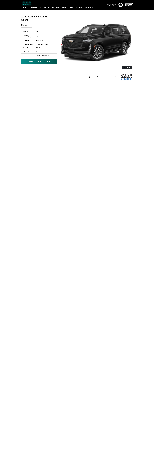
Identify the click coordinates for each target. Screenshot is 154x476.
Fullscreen (126, 67)
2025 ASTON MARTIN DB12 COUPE (34, 301)
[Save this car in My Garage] (53, 104)
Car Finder (48, 471)
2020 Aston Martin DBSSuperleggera (30, 219)
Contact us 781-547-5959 (39, 61)
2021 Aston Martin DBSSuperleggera (67, 139)
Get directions (124, 411)
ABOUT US (79, 8)
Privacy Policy (56, 471)
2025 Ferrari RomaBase (28, 180)
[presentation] (61, 45)
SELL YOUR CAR (44, 8)
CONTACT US (89, 8)
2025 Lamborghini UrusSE (67, 341)
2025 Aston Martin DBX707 (104, 99)
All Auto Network (127, 471)
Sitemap (63, 471)
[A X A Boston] (26, 3)
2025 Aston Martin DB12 (67, 220)
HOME (24, 8)
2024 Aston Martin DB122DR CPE (67, 180)
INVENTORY (33, 8)
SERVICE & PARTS (67, 8)
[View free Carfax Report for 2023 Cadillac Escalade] (127, 77)
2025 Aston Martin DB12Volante (104, 139)
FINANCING (55, 8)
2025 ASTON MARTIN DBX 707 (32, 99)
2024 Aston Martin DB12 (67, 99)
